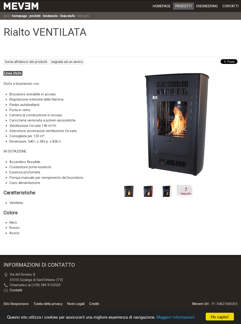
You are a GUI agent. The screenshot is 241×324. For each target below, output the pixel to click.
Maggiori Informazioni (175, 317)
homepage (19, 16)
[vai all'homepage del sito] (21, 6)
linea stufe (67, 16)
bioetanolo (50, 16)
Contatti (16, 290)
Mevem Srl (200, 304)
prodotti (34, 16)
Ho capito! (220, 317)
